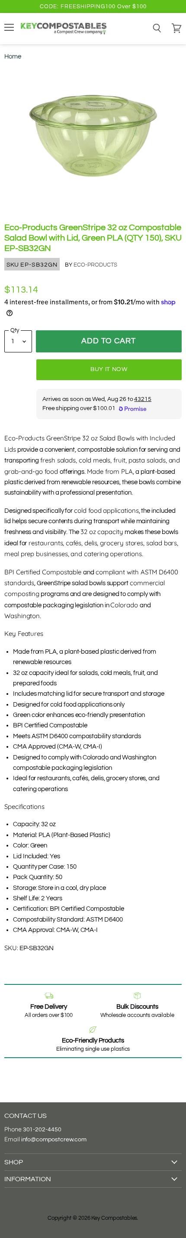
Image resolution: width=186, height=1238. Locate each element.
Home (12, 56)
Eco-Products (95, 265)
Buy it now (109, 369)
